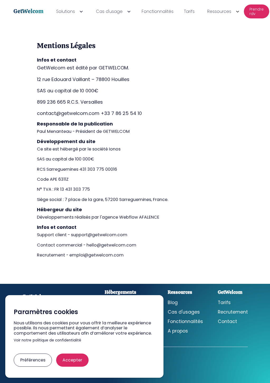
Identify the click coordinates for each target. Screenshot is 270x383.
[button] (69, 11)
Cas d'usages (184, 312)
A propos (178, 331)
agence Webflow (120, 217)
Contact (227, 321)
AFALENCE (149, 217)
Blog (173, 302)
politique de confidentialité (57, 340)
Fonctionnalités (157, 11)
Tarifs (189, 11)
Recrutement (233, 312)
